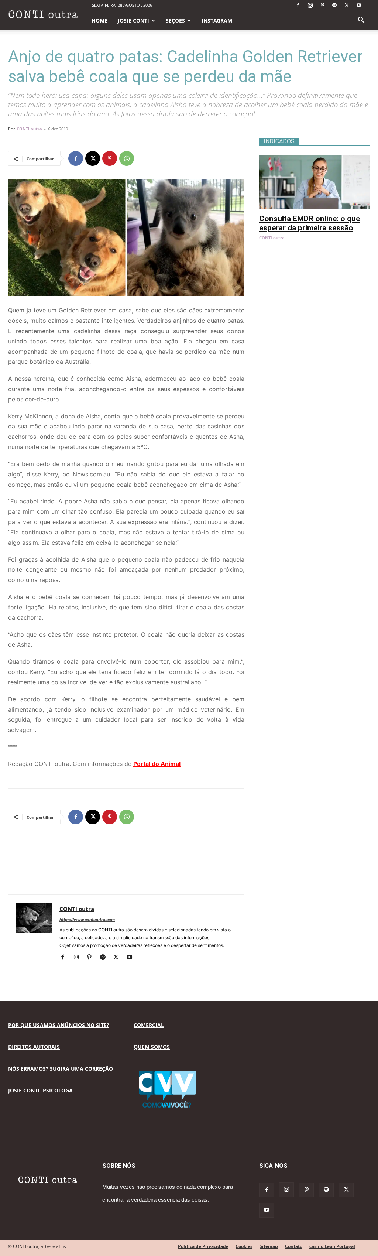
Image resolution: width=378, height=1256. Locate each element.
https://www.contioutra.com (87, 919)
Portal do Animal (157, 763)
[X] (346, 5)
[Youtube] (358, 5)
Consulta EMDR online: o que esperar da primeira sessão (309, 223)
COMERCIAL (149, 1025)
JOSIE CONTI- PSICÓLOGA (40, 1090)
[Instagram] (310, 5)
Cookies (244, 1246)
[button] (361, 20)
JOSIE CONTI (133, 20)
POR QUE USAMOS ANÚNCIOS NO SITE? (58, 1025)
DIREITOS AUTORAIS (34, 1046)
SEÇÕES (175, 20)
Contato (293, 1246)
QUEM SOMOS (152, 1046)
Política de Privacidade (203, 1246)
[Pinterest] (322, 5)
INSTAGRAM (217, 20)
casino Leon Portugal (332, 1246)
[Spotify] (334, 5)
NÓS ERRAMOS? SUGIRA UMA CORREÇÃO (60, 1068)
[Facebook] (297, 5)
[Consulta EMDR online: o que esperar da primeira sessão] (314, 159)
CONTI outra (29, 128)
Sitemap (269, 1246)
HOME (99, 20)
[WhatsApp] (126, 158)
